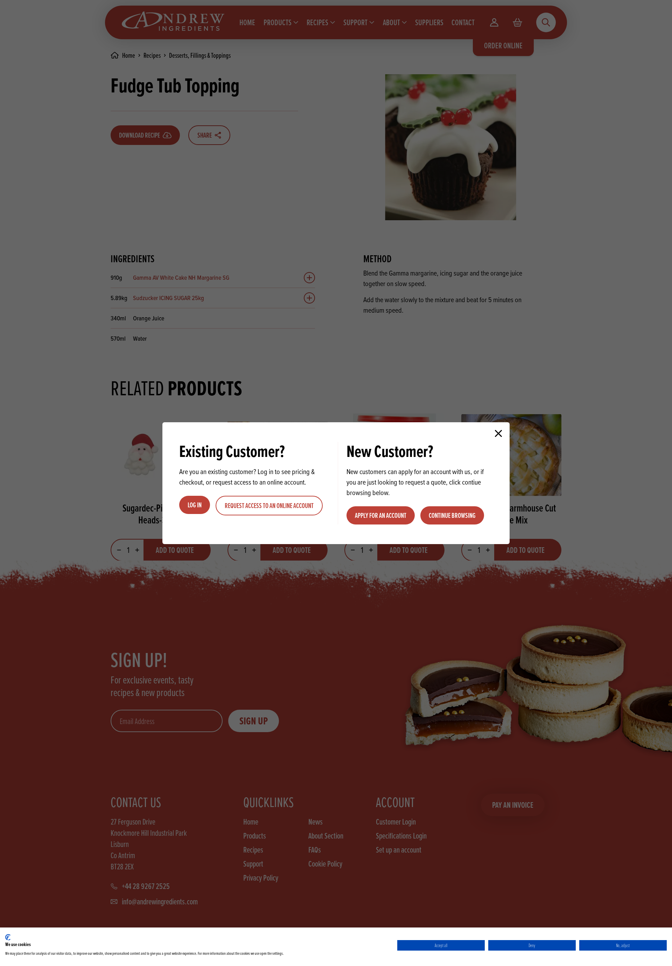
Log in (195, 505)
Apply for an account (380, 515)
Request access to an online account (269, 505)
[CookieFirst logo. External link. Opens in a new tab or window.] (7, 937)
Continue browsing (452, 515)
